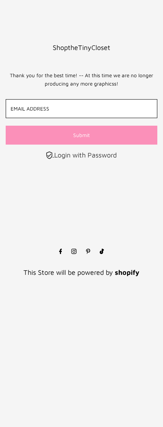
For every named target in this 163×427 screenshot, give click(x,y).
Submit (81, 135)
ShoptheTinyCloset (81, 47)
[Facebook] (60, 252)
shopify (127, 272)
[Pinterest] (88, 252)
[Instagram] (73, 252)
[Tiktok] (102, 252)
